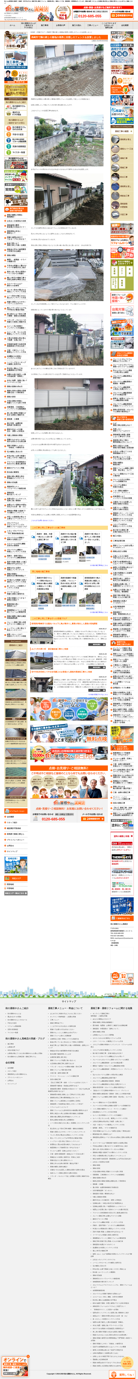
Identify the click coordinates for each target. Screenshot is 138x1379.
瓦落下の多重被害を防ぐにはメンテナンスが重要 (122, 562)
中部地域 (10, 888)
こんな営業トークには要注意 (121, 683)
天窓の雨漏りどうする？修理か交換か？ (16, 599)
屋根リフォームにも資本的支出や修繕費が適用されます (69, 1110)
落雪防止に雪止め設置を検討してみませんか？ (66, 1144)
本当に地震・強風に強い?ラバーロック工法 (17, 381)
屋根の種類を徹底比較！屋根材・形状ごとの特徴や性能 (111, 1094)
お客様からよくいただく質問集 (103, 1035)
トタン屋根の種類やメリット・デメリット (121, 491)
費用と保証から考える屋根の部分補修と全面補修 (66, 1113)
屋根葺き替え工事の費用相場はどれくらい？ (122, 441)
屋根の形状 (11, 397)
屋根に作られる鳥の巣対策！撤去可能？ (122, 787)
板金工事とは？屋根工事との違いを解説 (16, 244)
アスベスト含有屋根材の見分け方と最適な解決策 (16, 463)
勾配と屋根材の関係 (15, 435)
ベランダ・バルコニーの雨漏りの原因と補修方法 (16, 321)
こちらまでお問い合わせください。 (43, 520)
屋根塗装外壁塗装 (124, 205)
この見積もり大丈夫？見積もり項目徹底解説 (121, 671)
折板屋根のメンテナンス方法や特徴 (105, 1112)
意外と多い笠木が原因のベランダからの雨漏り (16, 272)
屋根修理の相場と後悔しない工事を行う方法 (121, 435)
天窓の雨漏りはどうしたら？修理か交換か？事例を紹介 (111, 1131)
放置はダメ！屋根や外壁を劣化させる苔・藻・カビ (110, 1316)
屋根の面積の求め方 (15, 386)
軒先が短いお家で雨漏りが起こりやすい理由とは (16, 457)
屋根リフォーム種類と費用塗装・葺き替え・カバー (123, 469)
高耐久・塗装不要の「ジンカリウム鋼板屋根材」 (109, 1225)
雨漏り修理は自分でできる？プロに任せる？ (16, 238)
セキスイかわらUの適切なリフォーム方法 (107, 1038)
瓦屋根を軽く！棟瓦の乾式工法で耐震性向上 (108, 1203)
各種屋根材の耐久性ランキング (103, 1282)
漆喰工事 (124, 158)
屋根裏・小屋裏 (13, 419)
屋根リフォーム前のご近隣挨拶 (60, 1036)
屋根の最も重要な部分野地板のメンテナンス (15, 477)
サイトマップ (12, 851)
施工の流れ (76, 25)
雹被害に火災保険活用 (100, 1359)
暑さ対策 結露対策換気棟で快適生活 (15, 424)
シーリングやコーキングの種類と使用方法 (16, 363)
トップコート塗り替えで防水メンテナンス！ (16, 629)
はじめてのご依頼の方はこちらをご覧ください (66, 1013)
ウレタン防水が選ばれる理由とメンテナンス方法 (16, 291)
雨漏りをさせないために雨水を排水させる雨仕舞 (16, 440)
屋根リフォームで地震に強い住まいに (63, 1060)
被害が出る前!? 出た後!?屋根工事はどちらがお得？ (123, 677)
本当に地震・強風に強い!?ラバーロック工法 (108, 1325)
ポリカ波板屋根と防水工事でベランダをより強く (123, 770)
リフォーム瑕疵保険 (14, 1026)
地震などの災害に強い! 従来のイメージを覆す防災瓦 (110, 1209)
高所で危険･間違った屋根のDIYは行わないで (108, 1232)
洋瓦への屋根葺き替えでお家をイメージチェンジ (16, 518)
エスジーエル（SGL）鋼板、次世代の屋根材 (108, 1297)
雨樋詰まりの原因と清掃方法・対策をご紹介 (65, 1157)
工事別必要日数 (119, 541)
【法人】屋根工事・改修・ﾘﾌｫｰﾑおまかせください (123, 808)
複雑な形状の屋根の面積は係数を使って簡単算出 (109, 1181)
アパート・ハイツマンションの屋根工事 (121, 798)
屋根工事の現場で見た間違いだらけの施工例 (121, 596)
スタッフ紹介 (12, 822)
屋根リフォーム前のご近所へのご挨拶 (121, 660)
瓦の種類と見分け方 (15, 452)
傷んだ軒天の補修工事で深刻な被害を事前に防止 (16, 278)
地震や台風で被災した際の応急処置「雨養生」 (16, 375)
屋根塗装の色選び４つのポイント (120, 602)
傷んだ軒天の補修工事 (100, 1251)
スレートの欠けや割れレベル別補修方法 (121, 480)
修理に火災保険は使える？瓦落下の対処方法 (123, 568)
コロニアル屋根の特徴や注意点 (120, 486)
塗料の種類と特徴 (121, 836)
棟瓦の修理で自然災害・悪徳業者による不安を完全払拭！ (112, 1159)
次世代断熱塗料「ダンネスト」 (119, 607)
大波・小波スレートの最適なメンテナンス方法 (16, 351)
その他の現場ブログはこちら (98, 694)
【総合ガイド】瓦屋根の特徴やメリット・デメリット (111, 1090)
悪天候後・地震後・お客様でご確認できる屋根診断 (110, 1025)
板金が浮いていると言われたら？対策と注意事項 (123, 699)
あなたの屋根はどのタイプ (102, 1019)
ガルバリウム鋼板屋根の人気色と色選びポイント (109, 1084)
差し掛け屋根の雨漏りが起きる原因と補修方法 (16, 414)
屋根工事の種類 (122, 131)
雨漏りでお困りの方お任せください (62, 1029)
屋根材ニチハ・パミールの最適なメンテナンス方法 (123, 514)
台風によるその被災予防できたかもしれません (123, 557)
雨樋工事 (124, 168)
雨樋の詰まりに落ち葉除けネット (61, 1160)
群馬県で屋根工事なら (15, 834)
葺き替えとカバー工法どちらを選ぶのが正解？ (122, 458)
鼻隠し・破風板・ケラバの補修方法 (16, 260)
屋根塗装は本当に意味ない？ (14, 232)
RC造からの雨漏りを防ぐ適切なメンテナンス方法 (17, 581)
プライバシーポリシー (15, 840)
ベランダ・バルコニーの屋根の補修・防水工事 (66, 1066)
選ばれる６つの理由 (14, 1017)
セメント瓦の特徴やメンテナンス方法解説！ (16, 327)
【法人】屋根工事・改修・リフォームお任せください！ (69, 1082)
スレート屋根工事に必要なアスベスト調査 (107, 1216)
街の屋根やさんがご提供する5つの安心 (28, 25)
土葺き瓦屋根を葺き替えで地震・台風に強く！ (16, 339)
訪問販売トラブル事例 (121, 688)
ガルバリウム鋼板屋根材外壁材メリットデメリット (123, 405)
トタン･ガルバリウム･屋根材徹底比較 (15, 532)
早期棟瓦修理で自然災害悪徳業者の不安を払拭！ (16, 345)
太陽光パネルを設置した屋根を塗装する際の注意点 (67, 1170)
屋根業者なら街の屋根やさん (17, 1074)
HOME (33, 32)
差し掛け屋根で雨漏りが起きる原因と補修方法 (108, 1332)
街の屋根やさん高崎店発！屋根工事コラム (22, 1056)
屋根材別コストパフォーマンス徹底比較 (16, 487)
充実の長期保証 (13, 1029)
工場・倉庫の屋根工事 (121, 792)
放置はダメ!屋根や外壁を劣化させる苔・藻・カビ (17, 505)
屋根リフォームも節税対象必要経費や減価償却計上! (123, 814)
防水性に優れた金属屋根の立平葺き (105, 1300)
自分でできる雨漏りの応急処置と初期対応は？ (122, 619)
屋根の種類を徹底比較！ (118, 463)
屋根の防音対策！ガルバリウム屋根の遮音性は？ (123, 410)
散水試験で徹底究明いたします (60, 1054)
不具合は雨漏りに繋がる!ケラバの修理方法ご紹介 (17, 266)
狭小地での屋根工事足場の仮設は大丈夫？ (121, 531)
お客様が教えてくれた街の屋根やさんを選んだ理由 (25, 1053)
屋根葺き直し (125, 186)
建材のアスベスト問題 (15, 468)
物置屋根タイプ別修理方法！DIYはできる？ (121, 754)
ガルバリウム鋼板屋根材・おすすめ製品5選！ (108, 1063)
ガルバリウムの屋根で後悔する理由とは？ (15, 538)
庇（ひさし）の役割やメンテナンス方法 (16, 587)
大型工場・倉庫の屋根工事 (59, 1073)
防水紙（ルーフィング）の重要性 (104, 1272)
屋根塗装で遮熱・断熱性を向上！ (104, 1193)
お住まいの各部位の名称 (16, 221)
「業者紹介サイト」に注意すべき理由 (121, 721)
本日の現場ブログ (14, 1050)
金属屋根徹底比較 (99, 1290)
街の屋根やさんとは (14, 1013)
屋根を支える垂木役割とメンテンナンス (15, 569)
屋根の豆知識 (12, 482)
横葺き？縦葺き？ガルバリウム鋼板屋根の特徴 (123, 399)
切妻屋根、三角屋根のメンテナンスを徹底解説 (16, 408)
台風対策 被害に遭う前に (58, 1057)
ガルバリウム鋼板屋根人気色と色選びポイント (122, 388)
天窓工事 (124, 215)
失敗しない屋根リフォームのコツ (121, 430)
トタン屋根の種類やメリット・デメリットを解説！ (110, 1109)
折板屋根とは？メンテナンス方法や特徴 (122, 497)
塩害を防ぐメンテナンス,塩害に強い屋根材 (16, 499)
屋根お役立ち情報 (120, 551)
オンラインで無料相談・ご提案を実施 (63, 1017)
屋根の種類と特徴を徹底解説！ (15, 216)
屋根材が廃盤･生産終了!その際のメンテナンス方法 (110, 1152)
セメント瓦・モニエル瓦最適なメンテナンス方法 (16, 333)
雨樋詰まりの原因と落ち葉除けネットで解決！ (123, 782)
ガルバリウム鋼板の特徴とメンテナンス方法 (16, 550)
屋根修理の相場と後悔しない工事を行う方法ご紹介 (67, 1094)
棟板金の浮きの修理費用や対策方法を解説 (16, 250)
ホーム (12, 25)
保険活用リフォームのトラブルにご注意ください (123, 716)
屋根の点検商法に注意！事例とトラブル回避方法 (122, 693)
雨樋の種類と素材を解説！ (59, 1167)
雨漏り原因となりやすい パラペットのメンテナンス (67, 1132)
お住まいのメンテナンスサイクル (104, 1259)
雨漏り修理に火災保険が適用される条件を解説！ (122, 624)
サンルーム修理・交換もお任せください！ (122, 759)
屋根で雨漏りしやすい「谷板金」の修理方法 (15, 446)
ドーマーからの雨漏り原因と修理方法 (15, 593)
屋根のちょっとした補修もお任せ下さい (63, 1032)
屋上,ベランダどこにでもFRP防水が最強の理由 (16, 309)
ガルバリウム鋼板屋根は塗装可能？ (122, 377)
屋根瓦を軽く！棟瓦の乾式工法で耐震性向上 (121, 579)
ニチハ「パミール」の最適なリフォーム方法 (108, 1041)
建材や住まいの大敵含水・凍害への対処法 (15, 430)
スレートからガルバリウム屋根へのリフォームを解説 (123, 366)
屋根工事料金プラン (57, 1023)
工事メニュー (92, 25)
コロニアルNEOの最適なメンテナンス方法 (122, 525)
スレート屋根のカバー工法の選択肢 (123, 475)
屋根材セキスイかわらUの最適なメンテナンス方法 (123, 519)
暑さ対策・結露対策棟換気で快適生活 (105, 1187)
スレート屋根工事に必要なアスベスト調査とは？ (16, 623)
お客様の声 (60, 25)
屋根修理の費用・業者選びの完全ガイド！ (16, 226)
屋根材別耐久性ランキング (14, 493)
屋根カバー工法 (126, 149)
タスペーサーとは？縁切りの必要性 (15, 284)
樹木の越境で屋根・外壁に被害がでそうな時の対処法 (123, 710)
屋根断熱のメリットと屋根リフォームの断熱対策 (16, 611)
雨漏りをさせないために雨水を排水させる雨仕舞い (110, 1335)
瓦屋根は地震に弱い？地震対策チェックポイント (123, 585)
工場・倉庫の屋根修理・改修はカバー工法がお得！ (123, 765)
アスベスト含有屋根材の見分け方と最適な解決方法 (110, 1213)
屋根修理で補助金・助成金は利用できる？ (121, 635)
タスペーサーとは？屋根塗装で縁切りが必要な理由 (110, 1143)
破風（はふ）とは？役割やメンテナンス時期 (16, 635)
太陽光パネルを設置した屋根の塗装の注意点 (122, 503)
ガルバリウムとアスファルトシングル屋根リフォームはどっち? (17, 524)
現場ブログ (41, 32)
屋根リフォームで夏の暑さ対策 (60, 1070)
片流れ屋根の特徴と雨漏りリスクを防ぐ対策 (16, 402)
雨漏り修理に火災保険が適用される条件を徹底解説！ (111, 1366)
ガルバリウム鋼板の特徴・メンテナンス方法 (108, 1222)
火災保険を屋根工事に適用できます (62, 1063)
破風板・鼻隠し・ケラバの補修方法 (105, 1128)
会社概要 (125, 25)
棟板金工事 (124, 196)
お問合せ (10, 846)
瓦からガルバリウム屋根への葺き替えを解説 (122, 371)
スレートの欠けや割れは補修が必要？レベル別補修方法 (111, 1105)
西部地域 (10, 884)
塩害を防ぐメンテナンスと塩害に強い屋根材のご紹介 (111, 1313)
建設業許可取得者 (14, 828)
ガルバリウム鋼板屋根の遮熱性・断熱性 (122, 382)
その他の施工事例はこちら (99, 565)
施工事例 (44, 25)
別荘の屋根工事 (119, 803)
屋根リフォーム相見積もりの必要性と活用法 (65, 1101)
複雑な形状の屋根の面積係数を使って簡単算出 (16, 391)
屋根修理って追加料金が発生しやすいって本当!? (122, 704)
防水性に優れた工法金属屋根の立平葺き (15, 369)
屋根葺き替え (125, 139)
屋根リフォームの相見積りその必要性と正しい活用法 (123, 655)
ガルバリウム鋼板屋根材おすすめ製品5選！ (122, 394)
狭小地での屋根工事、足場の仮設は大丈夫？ (108, 1053)
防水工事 (124, 177)
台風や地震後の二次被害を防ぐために (122, 574)
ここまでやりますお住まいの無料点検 (109, 25)
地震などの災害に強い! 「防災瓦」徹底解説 (122, 590)
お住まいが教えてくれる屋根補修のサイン (122, 452)
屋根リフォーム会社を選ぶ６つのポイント (123, 546)
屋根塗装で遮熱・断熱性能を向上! (122, 613)
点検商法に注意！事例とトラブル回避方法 (64, 1039)
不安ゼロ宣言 (12, 1023)
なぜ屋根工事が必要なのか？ (122, 424)
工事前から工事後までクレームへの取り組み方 (122, 666)
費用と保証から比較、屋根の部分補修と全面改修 (123, 447)
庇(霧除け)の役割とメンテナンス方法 (14, 357)
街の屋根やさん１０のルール (17, 1020)
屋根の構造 (11, 255)
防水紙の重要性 (13, 472)
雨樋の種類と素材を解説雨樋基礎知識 (16, 617)
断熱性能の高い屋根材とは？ (13, 605)
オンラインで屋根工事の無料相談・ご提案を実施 (122, 649)
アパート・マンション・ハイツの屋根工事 (64, 1076)
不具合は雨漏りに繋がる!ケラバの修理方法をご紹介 (110, 1146)
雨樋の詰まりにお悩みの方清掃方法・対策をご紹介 (123, 776)
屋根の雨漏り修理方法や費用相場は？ (16, 575)
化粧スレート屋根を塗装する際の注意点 (121, 508)
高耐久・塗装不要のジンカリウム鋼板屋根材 (16, 557)
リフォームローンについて (59, 1107)
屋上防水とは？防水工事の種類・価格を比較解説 (16, 315)
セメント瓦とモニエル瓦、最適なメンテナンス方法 (110, 1118)
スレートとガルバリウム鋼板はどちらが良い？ (122, 360)
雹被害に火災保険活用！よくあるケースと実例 (122, 630)
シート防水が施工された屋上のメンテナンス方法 (16, 297)
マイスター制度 (13, 1032)
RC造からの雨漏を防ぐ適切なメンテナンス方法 (109, 1228)
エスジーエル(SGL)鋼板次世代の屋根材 (16, 544)
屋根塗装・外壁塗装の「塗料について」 (106, 1029)
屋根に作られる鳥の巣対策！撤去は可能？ (64, 1163)
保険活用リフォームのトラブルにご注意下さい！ (109, 1306)
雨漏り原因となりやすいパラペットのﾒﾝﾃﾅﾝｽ (16, 303)
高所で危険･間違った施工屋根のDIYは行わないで (17, 563)
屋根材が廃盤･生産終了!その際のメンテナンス (16, 512)
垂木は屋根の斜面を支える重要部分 (62, 1120)
